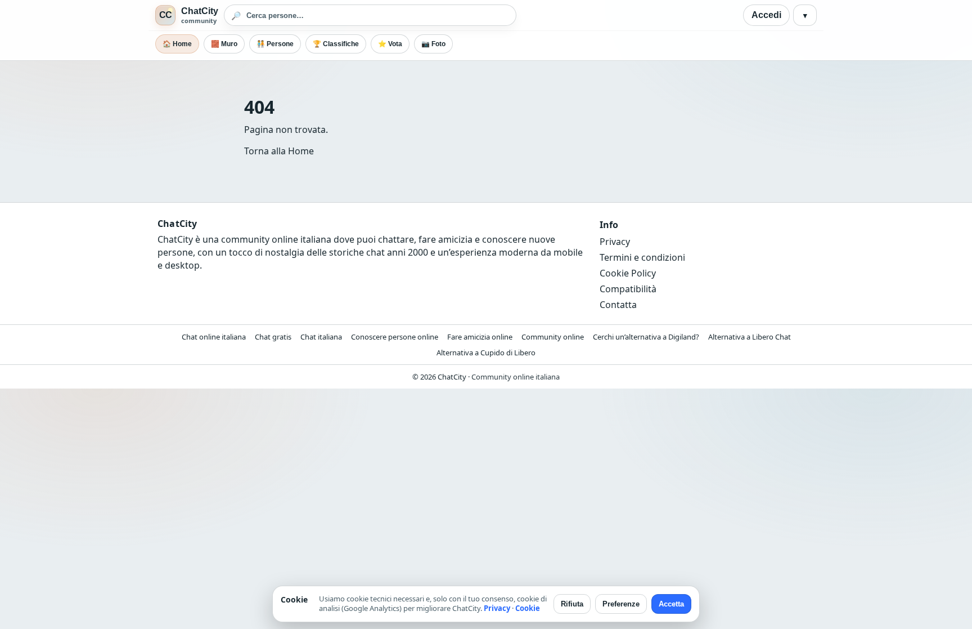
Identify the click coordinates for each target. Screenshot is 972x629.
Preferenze (621, 604)
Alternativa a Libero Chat (749, 337)
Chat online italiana (214, 337)
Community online (552, 337)
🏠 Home (177, 44)
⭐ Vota (390, 44)
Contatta (618, 304)
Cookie (527, 608)
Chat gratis (273, 337)
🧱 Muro (224, 44)
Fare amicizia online (479, 337)
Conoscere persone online (394, 337)
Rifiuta (572, 604)
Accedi (766, 15)
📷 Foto (433, 44)
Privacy (615, 241)
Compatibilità (628, 289)
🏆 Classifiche (336, 44)
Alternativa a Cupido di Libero (486, 352)
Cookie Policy (628, 273)
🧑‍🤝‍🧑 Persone (275, 44)
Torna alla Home (279, 151)
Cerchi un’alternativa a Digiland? (646, 337)
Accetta (671, 604)
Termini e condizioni (642, 257)
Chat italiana (321, 337)
